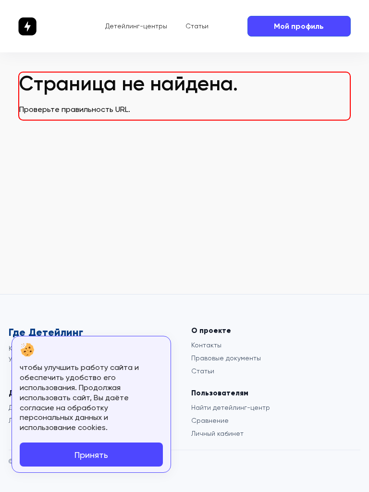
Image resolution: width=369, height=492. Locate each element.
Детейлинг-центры (136, 26)
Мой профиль (299, 26)
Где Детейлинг (46, 332)
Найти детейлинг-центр (230, 407)
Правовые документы (226, 358)
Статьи (197, 26)
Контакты (206, 345)
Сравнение (210, 420)
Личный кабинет (217, 433)
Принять (91, 455)
